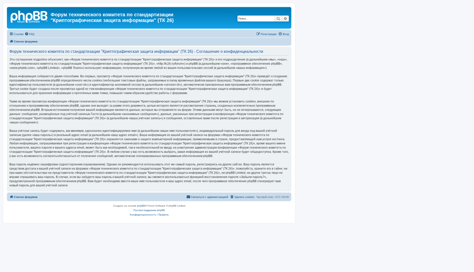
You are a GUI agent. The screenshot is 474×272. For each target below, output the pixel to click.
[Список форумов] (29, 16)
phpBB (141, 205)
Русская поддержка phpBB (149, 210)
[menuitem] (30, 34)
